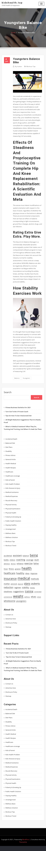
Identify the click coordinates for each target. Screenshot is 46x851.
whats (33, 596)
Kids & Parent (10, 480)
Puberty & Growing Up (13, 517)
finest (6, 569)
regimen (17, 587)
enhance (20, 563)
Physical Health (10, 513)
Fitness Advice (10, 455)
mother (7, 584)
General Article (10, 459)
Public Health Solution (13, 521)
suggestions (18, 591)
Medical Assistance (12, 492)
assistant (17, 555)
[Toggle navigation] (41, 4)
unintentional (8, 597)
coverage (29, 560)
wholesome (9, 600)
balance (16, 378)
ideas (27, 573)
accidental (8, 556)
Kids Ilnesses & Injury (12, 488)
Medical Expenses (11, 496)
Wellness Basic (10, 533)
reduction (8, 587)
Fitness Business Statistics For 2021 (18, 407)
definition (7, 564)
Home (13, 33)
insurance (10, 578)
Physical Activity (11, 505)
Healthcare (9, 472)
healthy (20, 573)
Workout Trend (10, 545)
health (27, 568)
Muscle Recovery (11, 500)
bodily (6, 560)
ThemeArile (23, 842)
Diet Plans (8, 447)
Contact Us (9, 615)
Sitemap (8, 627)
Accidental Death (11, 439)
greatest (18, 569)
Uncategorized (10, 529)
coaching (20, 559)
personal (14, 584)
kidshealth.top (12, 2)
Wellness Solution (11, 537)
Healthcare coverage (12, 476)
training (29, 591)
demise (13, 564)
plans (27, 583)
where (39, 597)
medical (24, 578)
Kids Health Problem (12, 484)
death (36, 560)
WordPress (25, 839)
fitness (11, 569)
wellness (27, 597)
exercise (28, 563)
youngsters (26, 378)
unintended (37, 591)
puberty (35, 583)
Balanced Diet (10, 443)
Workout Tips (31, 66)
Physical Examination (12, 509)
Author (18, 66)
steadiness (8, 591)
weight (18, 596)
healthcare (9, 573)
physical (20, 584)
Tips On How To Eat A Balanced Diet (18, 416)
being (34, 555)
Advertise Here (10, 619)
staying (32, 588)
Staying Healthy (11, 525)
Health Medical (10, 463)
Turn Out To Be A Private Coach (16, 412)
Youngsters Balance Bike (26, 33)
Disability (8, 451)
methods (35, 579)
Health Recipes (10, 468)
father (36, 563)
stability (25, 587)
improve (33, 573)
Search (8, 392)
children (12, 560)
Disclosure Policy (11, 623)
